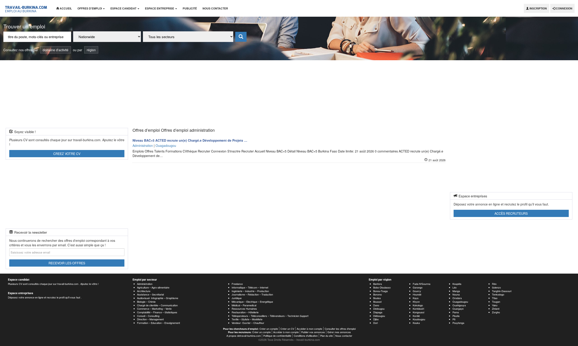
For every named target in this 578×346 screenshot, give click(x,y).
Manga (456, 291)
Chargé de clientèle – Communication (157, 305)
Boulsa (377, 298)
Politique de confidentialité (277, 335)
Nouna (456, 294)
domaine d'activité (55, 50)
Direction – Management (150, 319)
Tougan (496, 301)
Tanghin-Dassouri (501, 291)
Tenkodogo (498, 294)
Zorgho (496, 312)
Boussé (377, 301)
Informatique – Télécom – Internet (250, 287)
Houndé (417, 294)
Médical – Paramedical (244, 305)
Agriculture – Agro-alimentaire (153, 287)
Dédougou (379, 308)
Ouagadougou (460, 301)
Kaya (415, 298)
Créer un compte (268, 328)
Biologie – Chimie (146, 301)
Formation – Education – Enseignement (158, 323)
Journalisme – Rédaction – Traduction (252, 294)
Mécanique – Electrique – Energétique (252, 301)
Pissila (455, 316)
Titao (494, 298)
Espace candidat (123, 8)
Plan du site (326, 335)
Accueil (65, 8)
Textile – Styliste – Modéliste (247, 319)
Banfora (377, 284)
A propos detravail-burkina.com (243, 335)
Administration (144, 284)
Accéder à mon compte (309, 328)
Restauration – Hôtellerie (245, 312)
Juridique (237, 298)
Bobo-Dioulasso (382, 287)
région (91, 50)
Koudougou (419, 319)
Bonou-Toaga (380, 291)
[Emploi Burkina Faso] (26, 8)
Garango (417, 287)
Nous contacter (215, 8)
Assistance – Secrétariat (150, 294)
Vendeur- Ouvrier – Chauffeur (248, 323)
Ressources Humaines (244, 308)
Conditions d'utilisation (306, 335)
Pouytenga (458, 323)
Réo (494, 284)
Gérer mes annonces (339, 332)
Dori (375, 323)
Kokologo (418, 305)
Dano (376, 305)
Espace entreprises (20, 293)
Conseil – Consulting (148, 316)
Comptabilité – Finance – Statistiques (157, 312)
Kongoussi (418, 312)
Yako (494, 305)
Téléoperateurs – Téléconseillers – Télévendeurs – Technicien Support (270, 316)
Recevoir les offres (67, 263)
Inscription (538, 8)
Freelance (237, 284)
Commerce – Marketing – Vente (154, 308)
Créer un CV (287, 328)
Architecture (143, 291)
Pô (453, 319)
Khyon (416, 301)
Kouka (416, 323)
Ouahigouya (459, 305)
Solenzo (496, 287)
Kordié (416, 316)
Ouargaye (458, 308)
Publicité (190, 8)
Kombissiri (418, 308)
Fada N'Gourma (421, 284)
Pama (455, 312)
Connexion (563, 8)
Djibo (376, 319)
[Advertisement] (289, 94)
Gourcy (417, 291)
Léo (454, 287)
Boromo (377, 294)
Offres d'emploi (90, 8)
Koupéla (456, 284)
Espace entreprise (160, 8)
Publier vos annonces (313, 332)
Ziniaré (495, 308)
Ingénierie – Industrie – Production (250, 291)
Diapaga (377, 312)
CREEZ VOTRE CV (66, 153)
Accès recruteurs (511, 213)
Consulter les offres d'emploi (340, 328)
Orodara (457, 298)
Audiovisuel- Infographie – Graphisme (157, 298)
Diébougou (379, 316)
